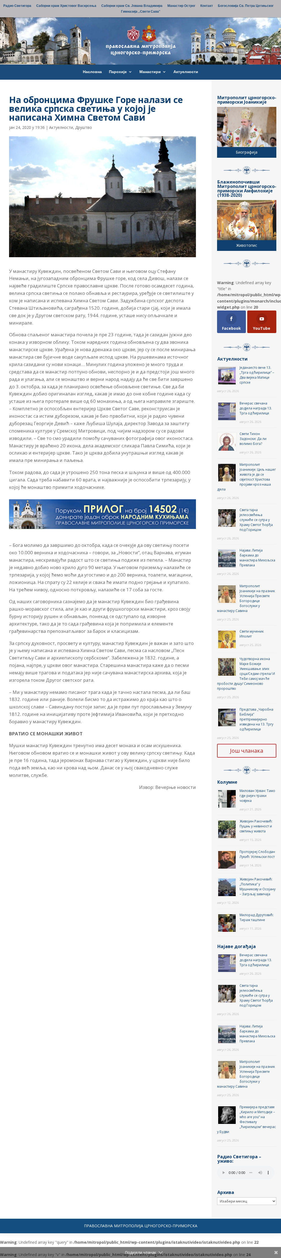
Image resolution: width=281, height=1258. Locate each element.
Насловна (92, 72)
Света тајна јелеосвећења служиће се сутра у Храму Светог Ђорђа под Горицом (256, 520)
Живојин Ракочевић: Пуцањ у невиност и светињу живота (256, 826)
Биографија (246, 152)
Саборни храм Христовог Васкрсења (66, 6)
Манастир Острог (181, 6)
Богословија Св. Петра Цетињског (246, 6)
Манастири (150, 72)
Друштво (83, 127)
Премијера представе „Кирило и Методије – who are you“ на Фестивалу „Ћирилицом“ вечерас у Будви (246, 1119)
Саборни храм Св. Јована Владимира (131, 6)
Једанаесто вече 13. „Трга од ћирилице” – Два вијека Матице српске (257, 375)
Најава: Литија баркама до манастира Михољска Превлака (257, 557)
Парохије (118, 72)
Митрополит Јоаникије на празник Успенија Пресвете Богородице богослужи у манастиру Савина (246, 598)
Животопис (246, 245)
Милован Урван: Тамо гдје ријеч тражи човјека (257, 795)
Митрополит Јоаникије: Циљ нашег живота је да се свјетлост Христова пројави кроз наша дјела (246, 477)
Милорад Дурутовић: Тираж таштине (257, 917)
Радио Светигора (17, 6)
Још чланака (246, 750)
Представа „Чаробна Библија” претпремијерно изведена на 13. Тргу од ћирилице (256, 719)
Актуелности (185, 72)
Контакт (206, 6)
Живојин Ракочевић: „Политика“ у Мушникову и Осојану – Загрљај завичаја (258, 886)
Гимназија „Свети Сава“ (140, 12)
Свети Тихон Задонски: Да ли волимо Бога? (253, 438)
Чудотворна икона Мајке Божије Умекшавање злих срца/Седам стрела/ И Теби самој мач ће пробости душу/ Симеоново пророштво (246, 673)
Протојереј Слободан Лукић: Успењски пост (257, 854)
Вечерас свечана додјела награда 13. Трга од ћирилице (256, 408)
